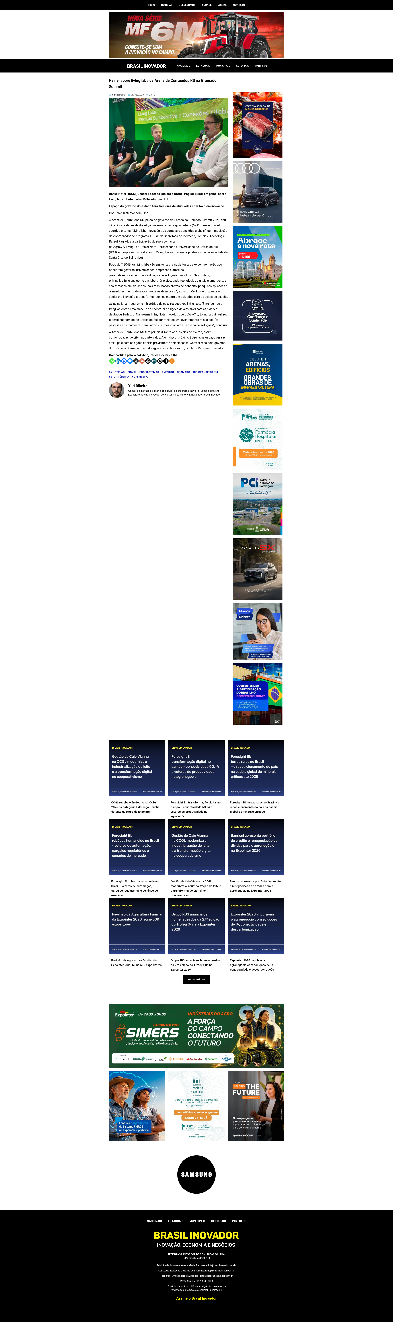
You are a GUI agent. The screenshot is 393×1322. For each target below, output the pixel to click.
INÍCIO (151, 5)
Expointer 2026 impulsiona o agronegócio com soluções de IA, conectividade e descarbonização (252, 965)
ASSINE (222, 5)
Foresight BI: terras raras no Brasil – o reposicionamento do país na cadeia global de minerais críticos (255, 807)
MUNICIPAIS (223, 65)
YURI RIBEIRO (140, 376)
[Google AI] (166, 361)
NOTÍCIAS (167, 5)
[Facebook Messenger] (130, 361)
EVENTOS (168, 372)
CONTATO (239, 5)
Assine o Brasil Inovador (196, 1298)
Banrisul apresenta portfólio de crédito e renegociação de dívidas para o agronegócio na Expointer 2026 (255, 886)
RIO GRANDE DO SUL (206, 372)
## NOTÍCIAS (117, 372)
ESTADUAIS (203, 65)
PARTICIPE (261, 65)
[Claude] (142, 361)
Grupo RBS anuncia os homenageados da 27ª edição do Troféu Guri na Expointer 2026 (195, 965)
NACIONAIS (183, 65)
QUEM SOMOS (187, 5)
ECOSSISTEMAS (149, 372)
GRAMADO (183, 372)
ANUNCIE (207, 5)
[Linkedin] (118, 361)
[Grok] (160, 361)
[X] (136, 361)
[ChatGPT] (148, 361)
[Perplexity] (154, 361)
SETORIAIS (242, 65)
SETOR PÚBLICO (119, 376)
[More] (172, 361)
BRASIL (132, 372)
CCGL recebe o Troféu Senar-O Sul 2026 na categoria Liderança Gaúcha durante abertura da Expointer (135, 807)
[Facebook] (124, 361)
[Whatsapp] (112, 361)
